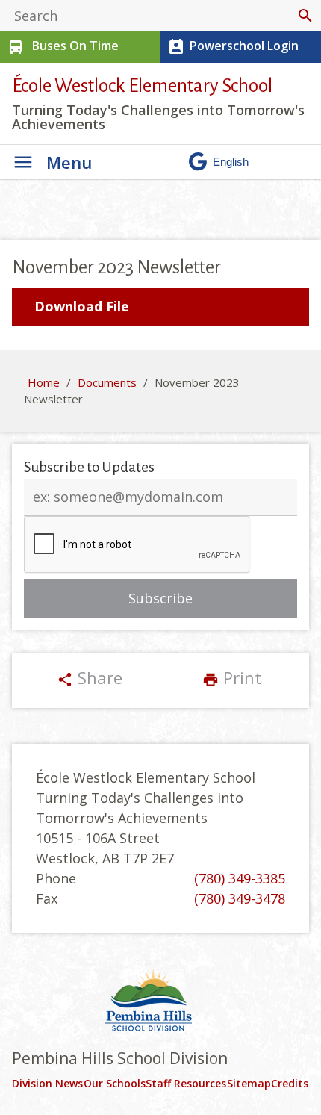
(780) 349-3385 (239, 878)
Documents (107, 382)
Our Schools (115, 1083)
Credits (289, 1083)
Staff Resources (186, 1083)
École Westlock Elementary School (142, 85)
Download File (81, 306)
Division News (47, 1083)
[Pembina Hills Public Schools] (160, 1002)
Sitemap (249, 1083)
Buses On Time (63, 46)
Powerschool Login (233, 46)
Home (44, 382)
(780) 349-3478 (239, 898)
